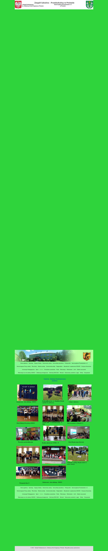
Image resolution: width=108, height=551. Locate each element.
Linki (74, 369)
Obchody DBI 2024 (54, 372)
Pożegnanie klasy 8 (25, 483)
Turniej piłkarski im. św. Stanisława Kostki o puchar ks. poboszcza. (53, 401)
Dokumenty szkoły (47, 363)
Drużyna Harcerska (86, 366)
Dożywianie (87, 372)
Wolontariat (69, 369)
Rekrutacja (63, 369)
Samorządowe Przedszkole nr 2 (80, 363)
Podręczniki (68, 363)
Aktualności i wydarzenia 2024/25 (72, 366)
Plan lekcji (34, 366)
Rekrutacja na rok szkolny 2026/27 (26, 372)
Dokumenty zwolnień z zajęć (72, 372)
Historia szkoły (41, 366)
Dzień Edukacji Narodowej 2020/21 (28, 424)
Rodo (57, 369)
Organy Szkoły (37, 363)
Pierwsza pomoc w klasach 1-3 (75, 423)
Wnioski (62, 372)
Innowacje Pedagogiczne (28, 369)
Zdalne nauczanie (81, 369)
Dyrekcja (31, 363)
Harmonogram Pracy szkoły (24, 366)
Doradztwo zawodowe (49, 369)
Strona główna (24, 363)
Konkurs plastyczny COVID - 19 (51, 443)
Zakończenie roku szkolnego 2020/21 (53, 483)
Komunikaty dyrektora (58, 363)
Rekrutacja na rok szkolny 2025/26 (26, 497)
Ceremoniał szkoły (50, 366)
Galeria (41, 369)
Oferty (81, 372)
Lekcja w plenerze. (74, 402)
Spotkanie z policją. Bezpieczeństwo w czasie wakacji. (77, 463)
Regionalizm (59, 366)
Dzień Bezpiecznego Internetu (77, 442)
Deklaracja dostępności (42, 372)
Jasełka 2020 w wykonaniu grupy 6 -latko (52, 423)
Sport (37, 369)
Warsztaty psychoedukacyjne (27, 442)
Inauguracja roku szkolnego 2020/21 (27, 402)
